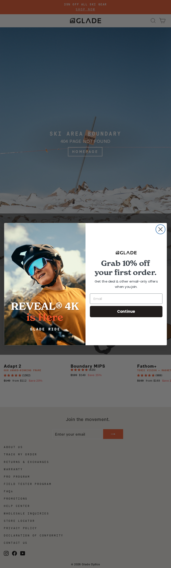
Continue (126, 311)
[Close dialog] (160, 229)
